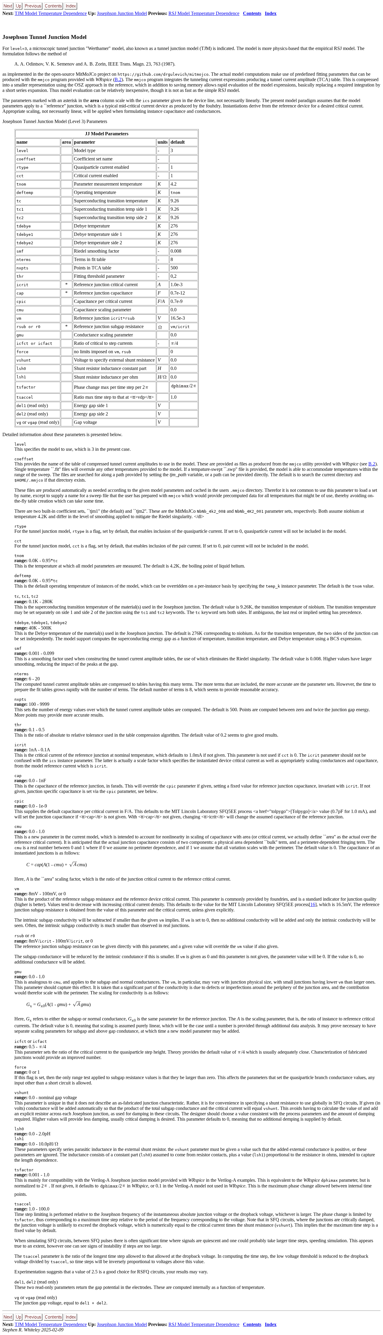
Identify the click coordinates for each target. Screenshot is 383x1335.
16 (312, 904)
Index (270, 13)
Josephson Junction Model (122, 13)
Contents (252, 13)
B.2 (118, 79)
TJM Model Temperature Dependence (51, 13)
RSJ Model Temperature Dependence (203, 13)
